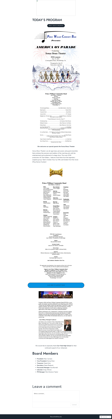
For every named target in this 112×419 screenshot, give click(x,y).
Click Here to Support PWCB (56, 285)
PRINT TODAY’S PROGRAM (56, 25)
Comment (74, 404)
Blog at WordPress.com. (56, 416)
